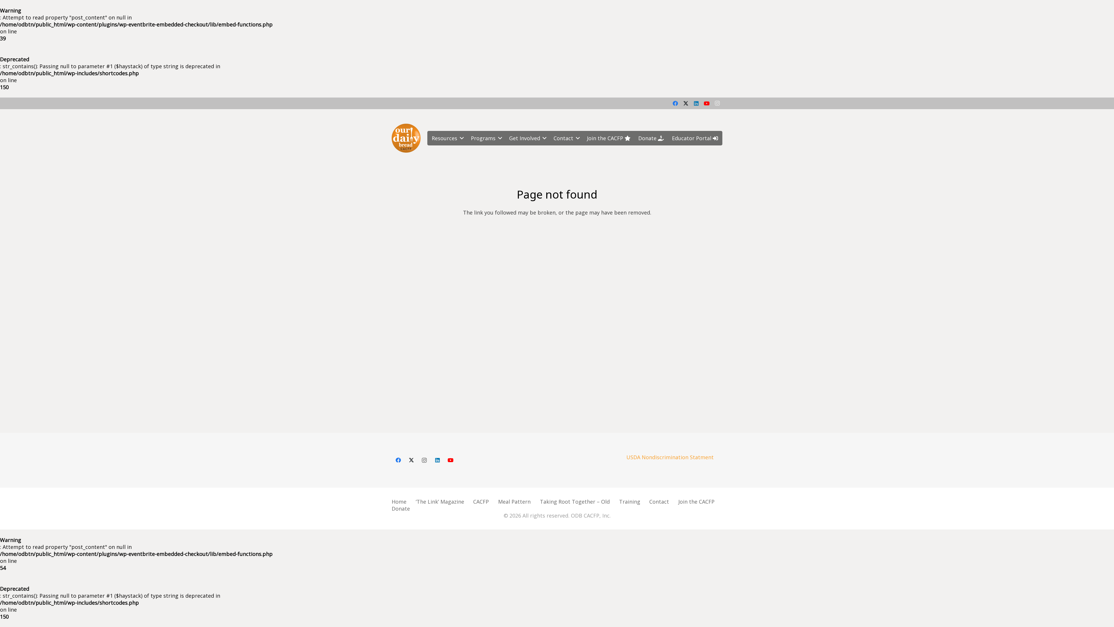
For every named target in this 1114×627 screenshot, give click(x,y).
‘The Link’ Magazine (440, 501)
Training (629, 501)
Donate (401, 508)
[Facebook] (675, 103)
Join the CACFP (696, 501)
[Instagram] (717, 103)
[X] (686, 103)
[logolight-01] (406, 138)
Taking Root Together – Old (575, 501)
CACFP (481, 501)
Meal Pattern (514, 501)
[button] (460, 138)
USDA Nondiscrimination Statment (670, 457)
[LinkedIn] (696, 103)
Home (399, 501)
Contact (659, 501)
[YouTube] (706, 103)
